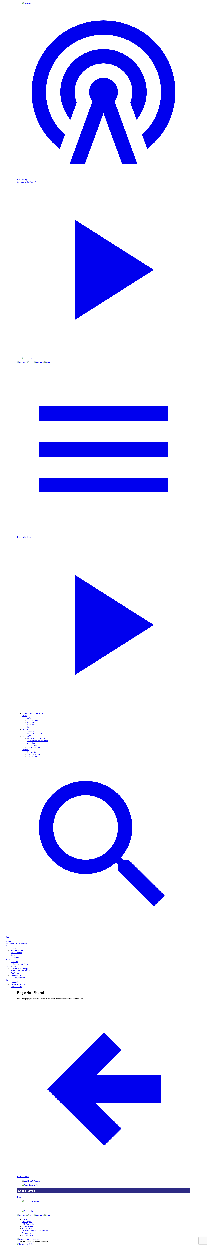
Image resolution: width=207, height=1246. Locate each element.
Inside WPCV (27, 736)
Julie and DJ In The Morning (33, 713)
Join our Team (32, 756)
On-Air (24, 715)
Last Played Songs (34, 747)
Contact (25, 749)
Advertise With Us (34, 754)
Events (25, 729)
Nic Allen (30, 725)
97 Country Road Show (36, 734)
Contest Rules (32, 745)
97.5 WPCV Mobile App (36, 738)
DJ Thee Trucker (33, 720)
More (19, 1197)
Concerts (30, 731)
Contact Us (31, 752)
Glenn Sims (31, 727)
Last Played (27, 1191)
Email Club (31, 743)
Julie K (29, 718)
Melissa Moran (32, 722)
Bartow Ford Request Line (37, 740)
